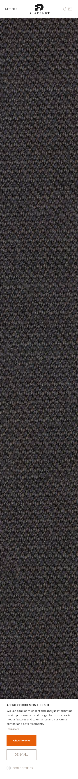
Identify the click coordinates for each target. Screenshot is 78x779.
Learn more (13, 729)
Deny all (21, 754)
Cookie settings (23, 768)
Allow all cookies (21, 740)
